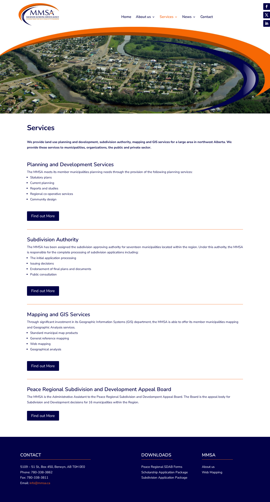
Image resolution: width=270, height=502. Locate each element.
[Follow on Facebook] (266, 6)
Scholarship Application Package (164, 472)
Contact (206, 17)
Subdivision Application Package (164, 477)
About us (143, 17)
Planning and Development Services (70, 164)
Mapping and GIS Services (58, 314)
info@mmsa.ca (40, 483)
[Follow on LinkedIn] (266, 23)
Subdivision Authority (52, 239)
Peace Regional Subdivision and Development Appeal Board (99, 389)
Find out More (43, 216)
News (187, 17)
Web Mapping (212, 472)
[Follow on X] (266, 15)
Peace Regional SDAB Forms (161, 467)
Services (166, 17)
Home (126, 17)
